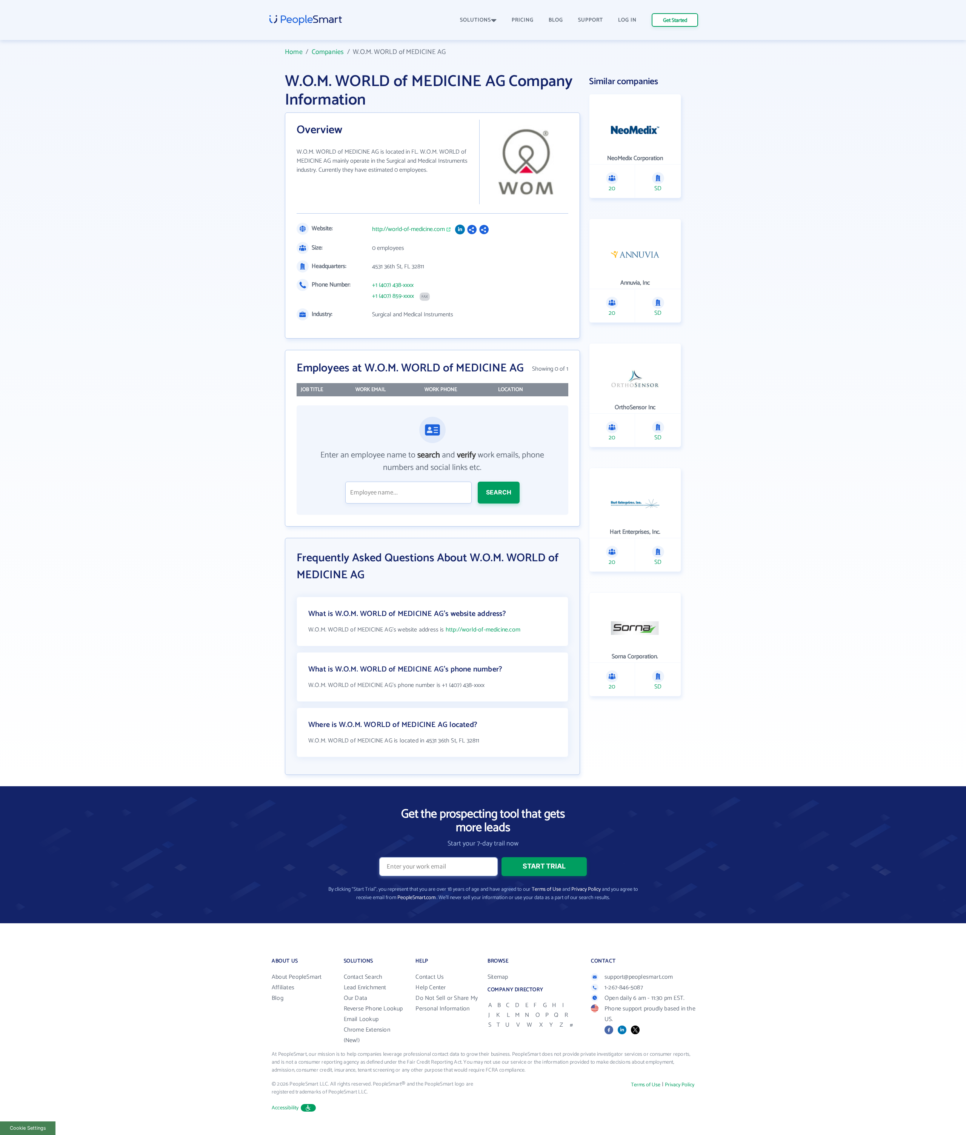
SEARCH (498, 492)
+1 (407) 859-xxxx (393, 296)
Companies (328, 52)
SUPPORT (590, 20)
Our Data (356, 998)
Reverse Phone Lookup (373, 1009)
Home (294, 52)
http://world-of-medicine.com (408, 229)
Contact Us (429, 977)
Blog (277, 998)
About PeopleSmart (296, 977)
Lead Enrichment (365, 988)
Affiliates (283, 988)
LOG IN (627, 20)
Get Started (675, 20)
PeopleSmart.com (416, 897)
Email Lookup (361, 1019)
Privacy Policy (586, 889)
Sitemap (498, 977)
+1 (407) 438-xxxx (393, 285)
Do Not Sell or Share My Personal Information (446, 1003)
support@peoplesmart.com (639, 977)
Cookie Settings (28, 1128)
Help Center (430, 988)
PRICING (523, 20)
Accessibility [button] (285, 1108)
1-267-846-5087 (624, 988)
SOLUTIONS (475, 20)
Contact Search (363, 977)
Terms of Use (546, 889)
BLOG (556, 20)
